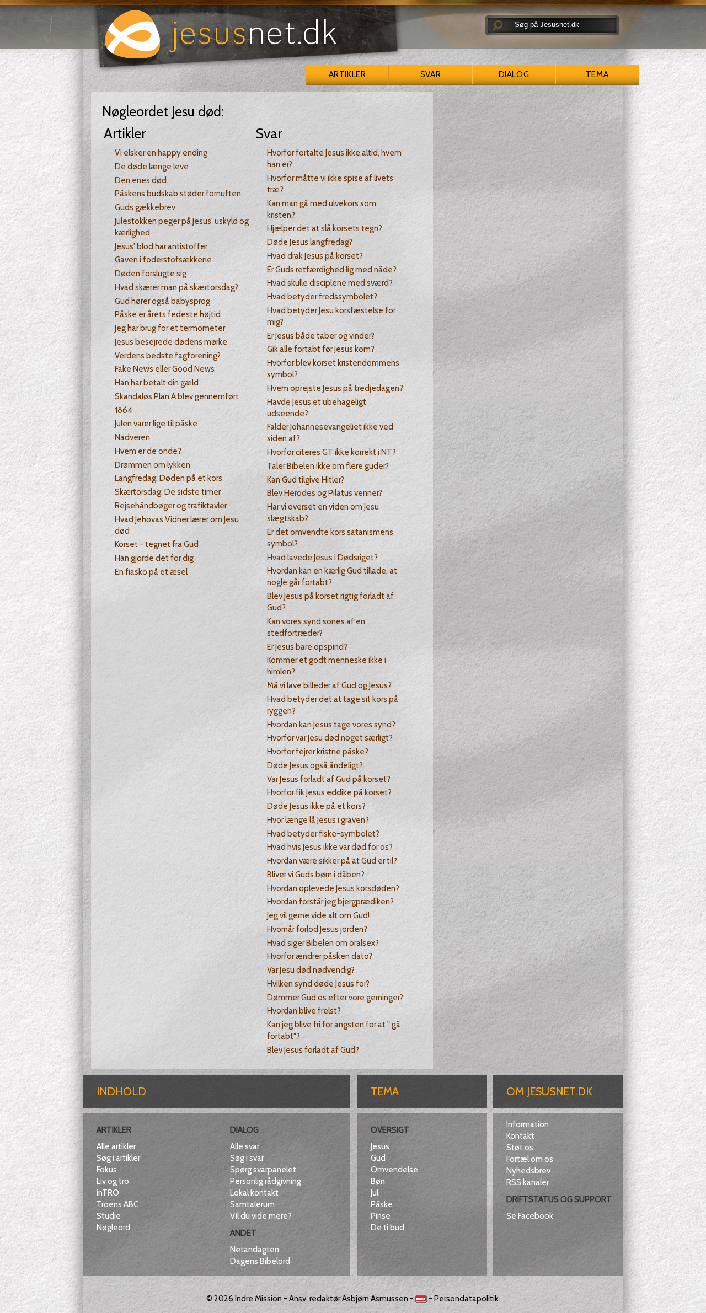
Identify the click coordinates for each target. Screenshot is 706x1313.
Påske (382, 1204)
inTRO (108, 1193)
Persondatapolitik (466, 1299)
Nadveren (132, 437)
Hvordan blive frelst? (304, 1011)
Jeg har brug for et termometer (170, 328)
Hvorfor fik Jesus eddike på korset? (329, 792)
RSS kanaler (527, 1182)
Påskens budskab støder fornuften (178, 194)
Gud (378, 1158)
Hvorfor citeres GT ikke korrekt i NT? (331, 452)
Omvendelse (394, 1170)
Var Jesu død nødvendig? (311, 970)
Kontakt (520, 1136)
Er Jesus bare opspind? (307, 647)
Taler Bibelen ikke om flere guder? (328, 466)
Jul (374, 1193)
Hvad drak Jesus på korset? (315, 256)
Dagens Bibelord (260, 1261)
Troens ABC (117, 1204)
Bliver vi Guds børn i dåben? (316, 875)
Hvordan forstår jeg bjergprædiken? (330, 902)
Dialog (514, 74)
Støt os (519, 1148)
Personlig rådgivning (265, 1181)
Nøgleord (113, 1227)
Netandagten (254, 1250)
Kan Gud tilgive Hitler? (305, 480)
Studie (109, 1216)
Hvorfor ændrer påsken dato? (319, 956)
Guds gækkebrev (145, 207)
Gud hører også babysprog (162, 301)
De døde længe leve (152, 167)
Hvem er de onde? (148, 451)
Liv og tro (113, 1181)
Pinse (381, 1216)
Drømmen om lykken (152, 465)
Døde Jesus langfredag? (309, 242)
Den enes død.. (142, 180)
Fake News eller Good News (165, 369)
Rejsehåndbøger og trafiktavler (171, 506)
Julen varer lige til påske (156, 423)
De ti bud (387, 1227)
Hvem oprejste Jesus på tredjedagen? (335, 388)
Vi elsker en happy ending (161, 153)
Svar (430, 74)
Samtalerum (252, 1204)
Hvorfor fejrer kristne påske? (317, 752)
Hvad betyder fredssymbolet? (322, 297)
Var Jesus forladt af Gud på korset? (329, 779)
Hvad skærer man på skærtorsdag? (176, 287)
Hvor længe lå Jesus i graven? (318, 820)
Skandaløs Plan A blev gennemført (177, 396)
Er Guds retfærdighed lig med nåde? (332, 270)
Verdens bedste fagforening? (168, 356)
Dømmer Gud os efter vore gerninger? (335, 998)
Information (527, 1124)
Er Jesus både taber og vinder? (321, 336)
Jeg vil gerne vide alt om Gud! (318, 915)
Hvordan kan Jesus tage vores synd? (331, 725)
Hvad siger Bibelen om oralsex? (323, 943)
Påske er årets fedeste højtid (168, 314)
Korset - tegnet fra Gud (157, 544)
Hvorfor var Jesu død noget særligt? (330, 738)
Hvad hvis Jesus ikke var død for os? (330, 847)
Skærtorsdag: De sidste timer (168, 492)
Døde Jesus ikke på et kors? (316, 806)
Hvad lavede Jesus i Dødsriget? (322, 557)
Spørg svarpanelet (263, 1170)
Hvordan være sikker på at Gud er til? (332, 861)
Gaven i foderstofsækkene (163, 260)
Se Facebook (529, 1216)
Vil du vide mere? (261, 1216)
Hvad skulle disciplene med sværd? (330, 283)
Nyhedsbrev (528, 1171)
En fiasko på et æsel (151, 572)
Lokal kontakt (254, 1193)
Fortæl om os (529, 1159)
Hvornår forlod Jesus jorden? (317, 929)
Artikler (347, 74)
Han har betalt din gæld (157, 383)
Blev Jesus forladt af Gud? (313, 1050)
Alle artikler (116, 1146)
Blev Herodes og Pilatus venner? (324, 493)
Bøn (378, 1181)
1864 (123, 410)
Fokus (107, 1170)
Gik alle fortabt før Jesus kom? (321, 349)
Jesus (380, 1146)
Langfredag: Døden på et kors (168, 478)
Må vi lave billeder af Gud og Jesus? (329, 685)
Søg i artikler (118, 1158)
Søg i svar (247, 1158)
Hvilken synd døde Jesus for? (318, 984)
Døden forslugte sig (150, 273)
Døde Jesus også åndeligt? (315, 765)
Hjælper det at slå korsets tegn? (324, 228)
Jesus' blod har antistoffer (161, 246)
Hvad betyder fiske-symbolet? (323, 834)
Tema (597, 74)
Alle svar (244, 1146)
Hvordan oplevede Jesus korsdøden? (333, 888)
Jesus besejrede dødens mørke (171, 342)
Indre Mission (258, 1299)
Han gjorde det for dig (154, 558)
